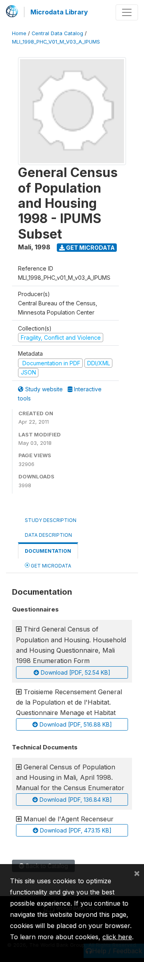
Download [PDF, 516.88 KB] (75, 724)
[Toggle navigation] (127, 12)
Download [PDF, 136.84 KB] (75, 799)
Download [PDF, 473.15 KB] (75, 830)
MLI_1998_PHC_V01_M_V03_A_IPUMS (56, 42)
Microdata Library (59, 12)
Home (19, 33)
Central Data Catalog (57, 33)
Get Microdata (90, 247)
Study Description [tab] (50, 520)
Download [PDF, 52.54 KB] (74, 672)
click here (117, 937)
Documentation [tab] (48, 551)
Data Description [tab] (48, 535)
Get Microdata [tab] (50, 566)
